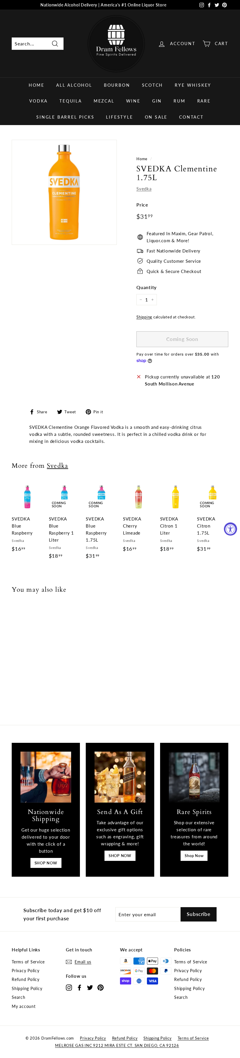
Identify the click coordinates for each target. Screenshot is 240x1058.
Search (18, 997)
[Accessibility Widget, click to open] (230, 529)
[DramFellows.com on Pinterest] (100, 987)
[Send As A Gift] (120, 777)
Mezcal (104, 100)
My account (24, 1006)
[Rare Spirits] (194, 777)
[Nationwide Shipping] (45, 777)
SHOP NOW (46, 863)
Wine (133, 100)
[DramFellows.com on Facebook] (79, 987)
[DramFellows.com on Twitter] (90, 987)
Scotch (152, 85)
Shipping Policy (27, 988)
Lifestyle (119, 117)
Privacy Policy (26, 970)
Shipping (144, 317)
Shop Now (194, 855)
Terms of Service (28, 961)
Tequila (70, 100)
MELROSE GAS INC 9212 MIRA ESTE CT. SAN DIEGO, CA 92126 (117, 1045)
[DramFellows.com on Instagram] (69, 987)
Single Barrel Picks (65, 117)
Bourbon (117, 85)
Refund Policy (26, 979)
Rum (179, 100)
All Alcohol (74, 85)
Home (36, 85)
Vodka (38, 100)
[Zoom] (64, 192)
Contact (191, 117)
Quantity (146, 287)
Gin (157, 100)
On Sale (156, 117)
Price (142, 204)
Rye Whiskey (193, 85)
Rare (204, 100)
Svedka (144, 188)
